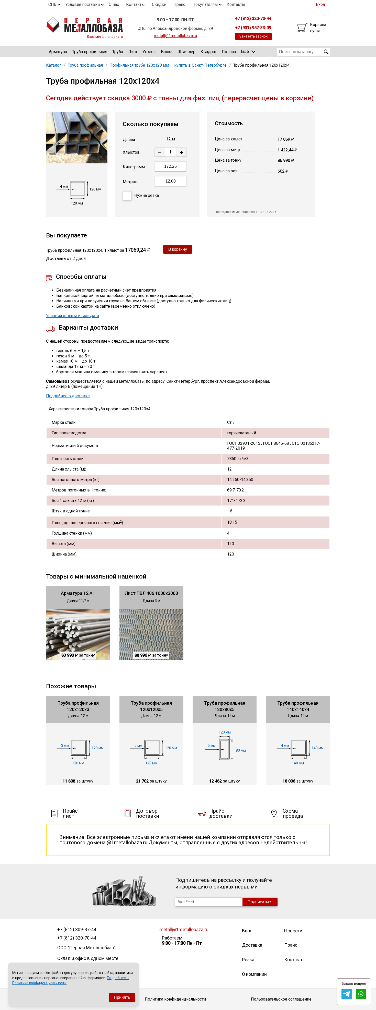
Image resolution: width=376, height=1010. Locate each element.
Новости (293, 930)
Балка (166, 51)
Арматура (58, 51)
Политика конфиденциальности (175, 999)
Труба (117, 51)
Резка (248, 959)
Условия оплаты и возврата (72, 315)
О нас (114, 4)
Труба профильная (89, 51)
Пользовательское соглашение (281, 999)
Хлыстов (131, 152)
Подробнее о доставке (68, 395)
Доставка (252, 945)
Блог (247, 930)
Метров (130, 181)
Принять (122, 997)
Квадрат (209, 51)
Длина (129, 139)
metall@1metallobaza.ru (175, 35)
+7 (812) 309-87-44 (76, 929)
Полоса (229, 51)
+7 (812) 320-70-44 (76, 938)
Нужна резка (146, 195)
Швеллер (186, 51)
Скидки (159, 4)
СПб (52, 4)
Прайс (179, 4)
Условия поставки (82, 4)
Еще (245, 51)
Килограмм (134, 166)
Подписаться (260, 902)
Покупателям (205, 4)
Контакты (135, 4)
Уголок (149, 51)
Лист (132, 51)
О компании (254, 974)
